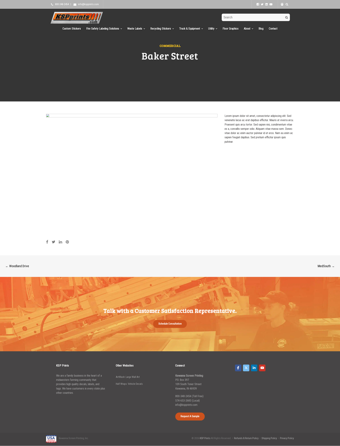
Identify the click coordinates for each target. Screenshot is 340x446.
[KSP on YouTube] (271, 4)
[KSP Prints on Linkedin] (254, 368)
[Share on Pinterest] (67, 242)
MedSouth (326, 266)
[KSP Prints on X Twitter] (246, 368)
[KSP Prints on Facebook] (238, 368)
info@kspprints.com (186, 405)
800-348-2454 (183, 396)
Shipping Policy (269, 438)
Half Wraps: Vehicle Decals (129, 383)
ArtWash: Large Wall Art (128, 377)
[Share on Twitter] (53, 242)
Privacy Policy (287, 438)
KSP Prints (205, 438)
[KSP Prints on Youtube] (262, 368)
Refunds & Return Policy (246, 438)
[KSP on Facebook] (258, 4)
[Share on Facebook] (47, 242)
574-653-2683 (183, 400)
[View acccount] (282, 4)
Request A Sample (190, 416)
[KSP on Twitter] (262, 4)
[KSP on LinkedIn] (266, 4)
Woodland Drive (17, 266)
